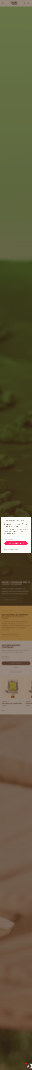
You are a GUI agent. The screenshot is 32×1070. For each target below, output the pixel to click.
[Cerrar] (28, 519)
